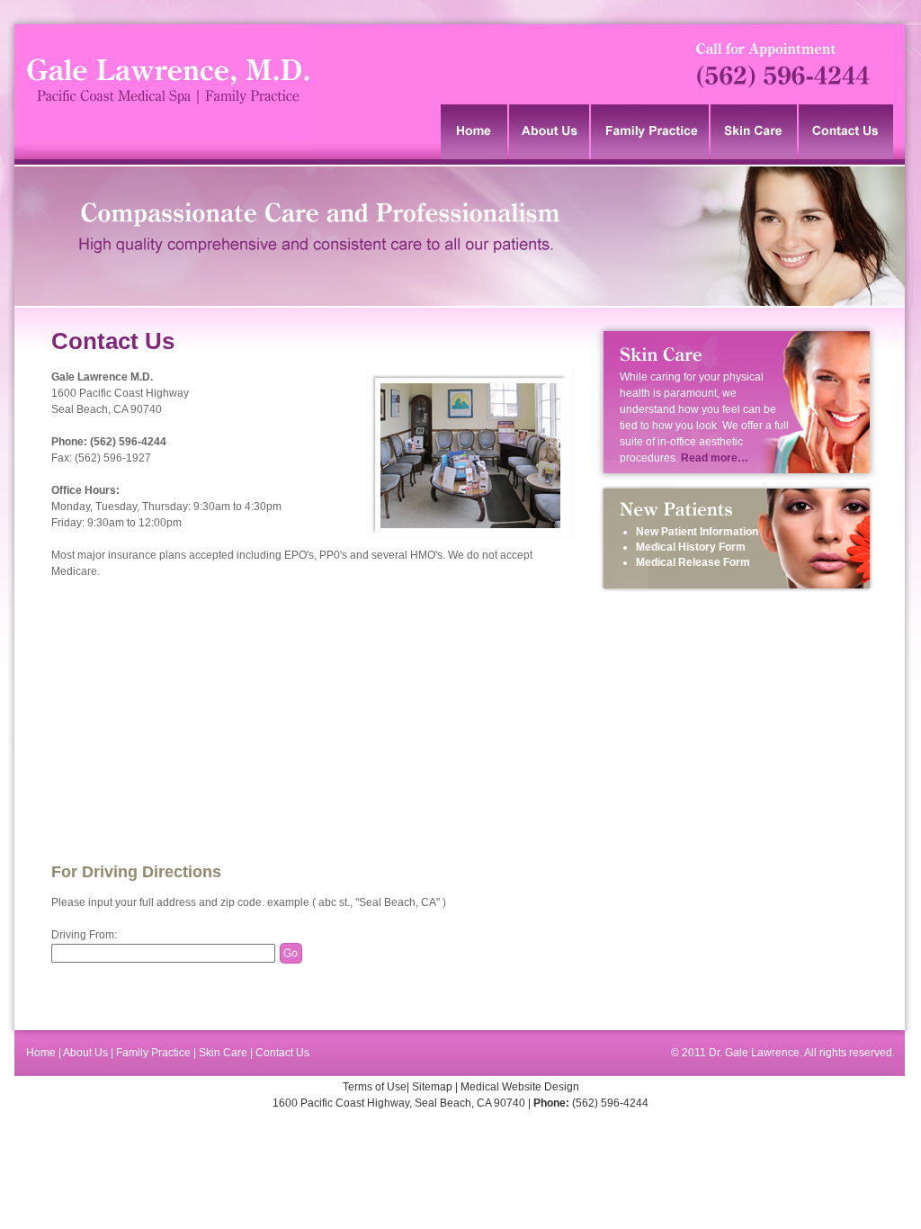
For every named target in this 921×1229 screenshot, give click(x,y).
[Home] (475, 131)
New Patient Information (697, 531)
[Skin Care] (755, 131)
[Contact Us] (847, 131)
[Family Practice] (651, 131)
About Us (87, 1052)
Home (42, 1052)
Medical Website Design (519, 1087)
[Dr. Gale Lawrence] (168, 155)
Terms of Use (375, 1087)
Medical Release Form (693, 562)
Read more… (714, 458)
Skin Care (223, 1052)
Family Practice (153, 1052)
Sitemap (432, 1087)
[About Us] (550, 131)
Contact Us (282, 1052)
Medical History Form (691, 547)
